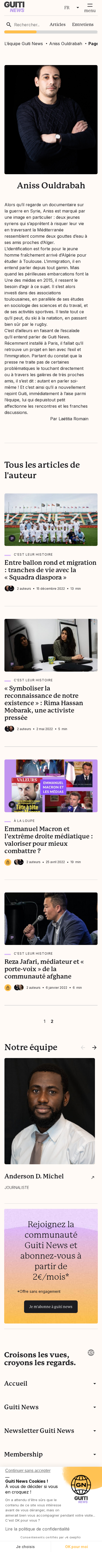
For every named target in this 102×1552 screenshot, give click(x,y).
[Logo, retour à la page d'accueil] (14, 10)
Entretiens (83, 24)
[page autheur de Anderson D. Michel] (93, 1177)
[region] (51, 24)
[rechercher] (9, 24)
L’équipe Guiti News (23, 43)
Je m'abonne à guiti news (50, 1307)
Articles (58, 24)
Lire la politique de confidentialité (37, 1529)
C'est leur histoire (33, 554)
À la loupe (24, 821)
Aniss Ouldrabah (65, 43)
